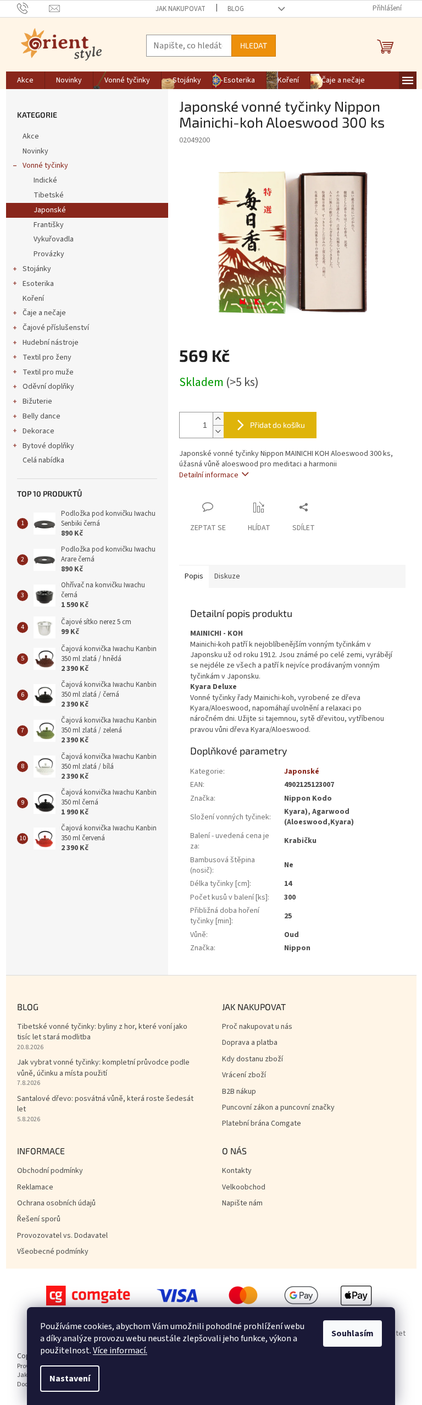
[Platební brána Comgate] (211, 1295)
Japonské (50, 210)
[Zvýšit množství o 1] (218, 418)
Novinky (35, 151)
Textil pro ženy (47, 357)
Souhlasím (352, 1333)
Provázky (49, 254)
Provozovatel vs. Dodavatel (62, 1236)
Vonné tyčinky (45, 165)
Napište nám (242, 1203)
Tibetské (49, 195)
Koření (33, 298)
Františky (49, 224)
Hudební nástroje (51, 342)
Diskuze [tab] (227, 576)
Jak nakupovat (181, 9)
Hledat (253, 45)
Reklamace (35, 1187)
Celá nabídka (43, 460)
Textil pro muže (48, 372)
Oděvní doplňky (48, 386)
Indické (45, 180)
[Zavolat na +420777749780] (33, 8)
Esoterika (38, 283)
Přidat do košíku (277, 424)
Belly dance (41, 416)
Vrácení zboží (244, 1075)
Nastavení (69, 1379)
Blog (235, 9)
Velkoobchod (243, 1187)
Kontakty (237, 1171)
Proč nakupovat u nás (257, 1027)
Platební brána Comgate (261, 1124)
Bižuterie (37, 401)
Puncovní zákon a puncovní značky (278, 1108)
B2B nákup (239, 1092)
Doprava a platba (249, 1043)
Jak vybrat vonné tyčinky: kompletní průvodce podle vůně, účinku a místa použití (103, 1067)
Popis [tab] (194, 576)
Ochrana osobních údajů (56, 1203)
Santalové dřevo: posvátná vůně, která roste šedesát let (105, 1104)
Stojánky (37, 268)
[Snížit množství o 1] (218, 431)
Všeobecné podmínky (52, 1252)
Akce (31, 136)
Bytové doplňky (48, 445)
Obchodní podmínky (50, 1171)
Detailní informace (208, 475)
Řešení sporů (38, 1219)
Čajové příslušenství (56, 327)
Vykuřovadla (54, 239)
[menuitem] (25, 80)
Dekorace (38, 431)
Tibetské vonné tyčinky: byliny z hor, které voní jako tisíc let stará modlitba (102, 1032)
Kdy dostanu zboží (252, 1059)
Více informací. (120, 1351)
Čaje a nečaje (44, 312)
